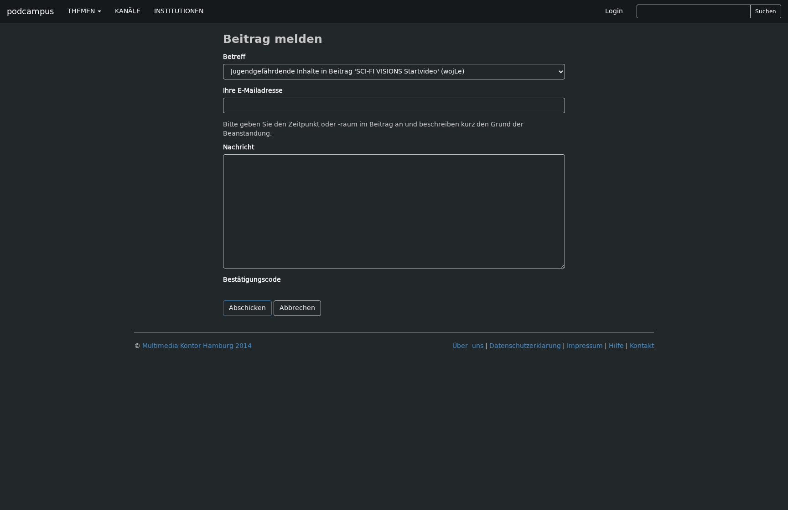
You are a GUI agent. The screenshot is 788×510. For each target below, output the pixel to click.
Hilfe (616, 346)
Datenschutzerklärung (525, 346)
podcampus (30, 11)
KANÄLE (127, 11)
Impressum (585, 346)
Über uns (467, 346)
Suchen (765, 11)
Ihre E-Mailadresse (253, 91)
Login (614, 11)
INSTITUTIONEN (178, 11)
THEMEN (82, 11)
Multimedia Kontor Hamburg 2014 (197, 346)
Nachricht (238, 147)
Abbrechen (297, 308)
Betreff (234, 57)
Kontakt (642, 346)
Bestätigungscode (252, 280)
